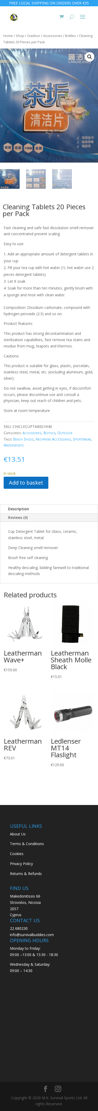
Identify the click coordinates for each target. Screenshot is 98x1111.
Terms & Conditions (27, 843)
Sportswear (82, 439)
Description (18, 508)
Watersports (14, 445)
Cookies (17, 853)
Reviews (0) (18, 517)
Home (8, 35)
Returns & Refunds (26, 873)
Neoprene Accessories (53, 439)
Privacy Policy (21, 863)
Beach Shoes (23, 439)
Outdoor (33, 35)
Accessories (52, 35)
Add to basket (26, 482)
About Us (18, 833)
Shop (20, 35)
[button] (89, 57)
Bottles (70, 35)
